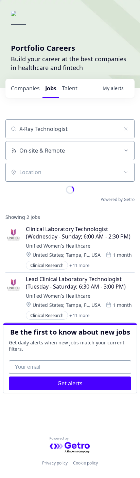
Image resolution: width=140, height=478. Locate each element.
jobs (50, 88)
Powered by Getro (118, 199)
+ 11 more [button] (79, 265)
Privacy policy (55, 463)
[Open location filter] (125, 172)
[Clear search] (125, 128)
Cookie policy (85, 463)
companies (25, 88)
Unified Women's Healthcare (58, 246)
